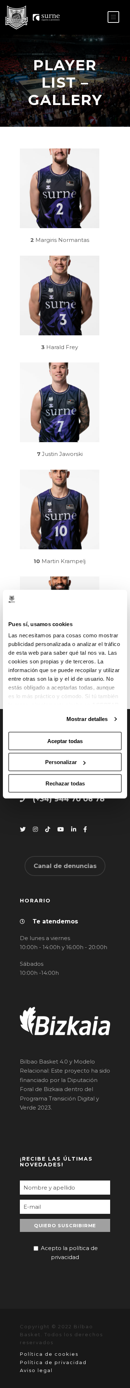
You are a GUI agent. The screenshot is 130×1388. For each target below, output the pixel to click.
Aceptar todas (65, 741)
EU (92, 17)
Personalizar (61, 762)
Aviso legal (36, 1370)
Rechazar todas (65, 783)
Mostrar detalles (87, 719)
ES (81, 17)
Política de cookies (49, 1354)
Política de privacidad (53, 1362)
